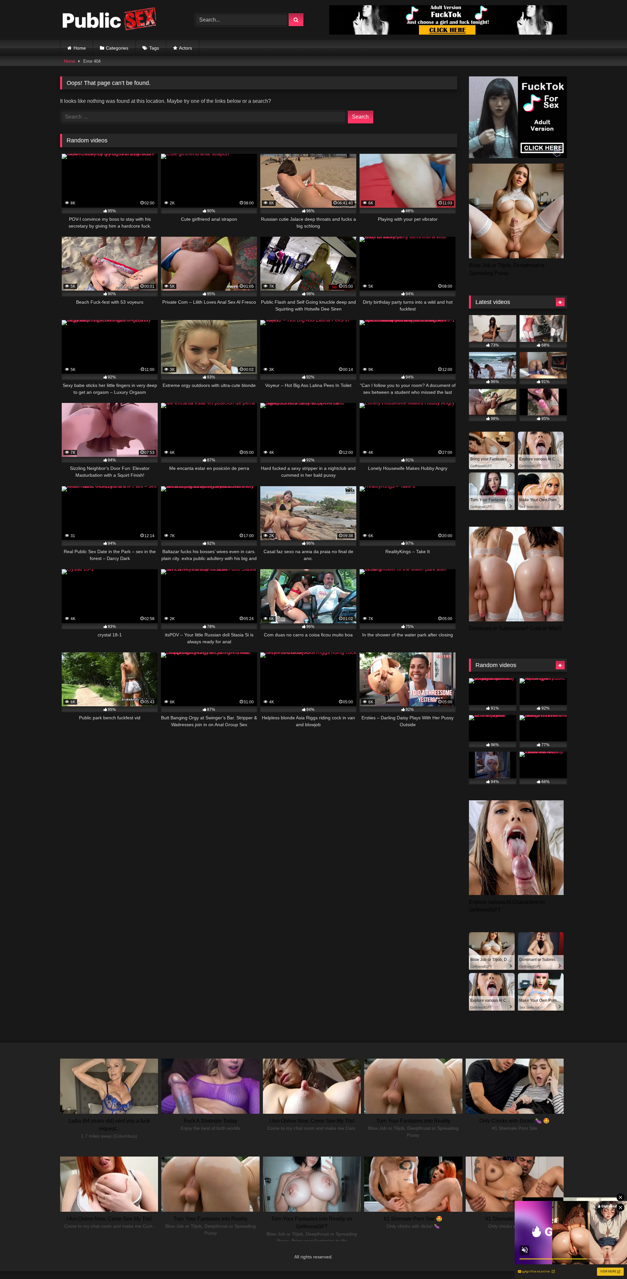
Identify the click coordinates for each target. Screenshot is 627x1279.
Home (79, 48)
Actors (185, 48)
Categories (117, 48)
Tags (154, 48)
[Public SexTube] (109, 20)
